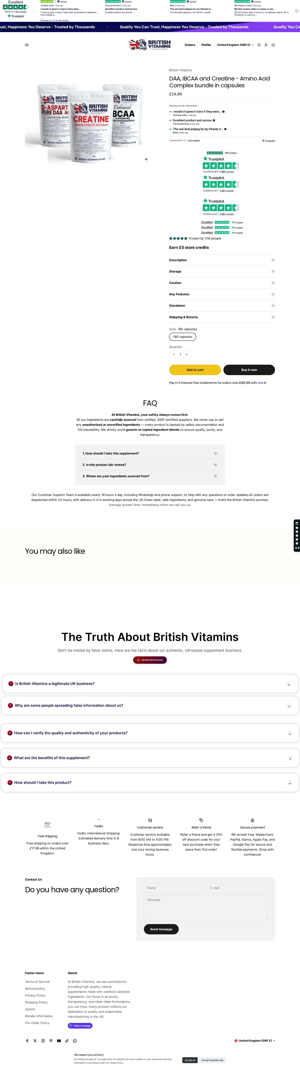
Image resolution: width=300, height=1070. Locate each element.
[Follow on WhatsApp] (75, 1041)
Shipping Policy (36, 1002)
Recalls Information (39, 1016)
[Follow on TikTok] (67, 1041)
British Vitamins (180, 70)
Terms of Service (37, 982)
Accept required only (212, 1060)
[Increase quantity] (186, 354)
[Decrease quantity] (173, 354)
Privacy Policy (35, 995)
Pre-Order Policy (37, 1023)
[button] (56, 1041)
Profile (206, 45)
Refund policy (35, 988)
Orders (190, 45)
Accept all (190, 1060)
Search (30, 1009)
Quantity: (175, 347)
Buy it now (249, 370)
